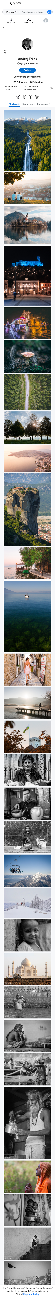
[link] (27, 140)
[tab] (14, 104)
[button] (49, 11)
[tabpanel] (27, 702)
